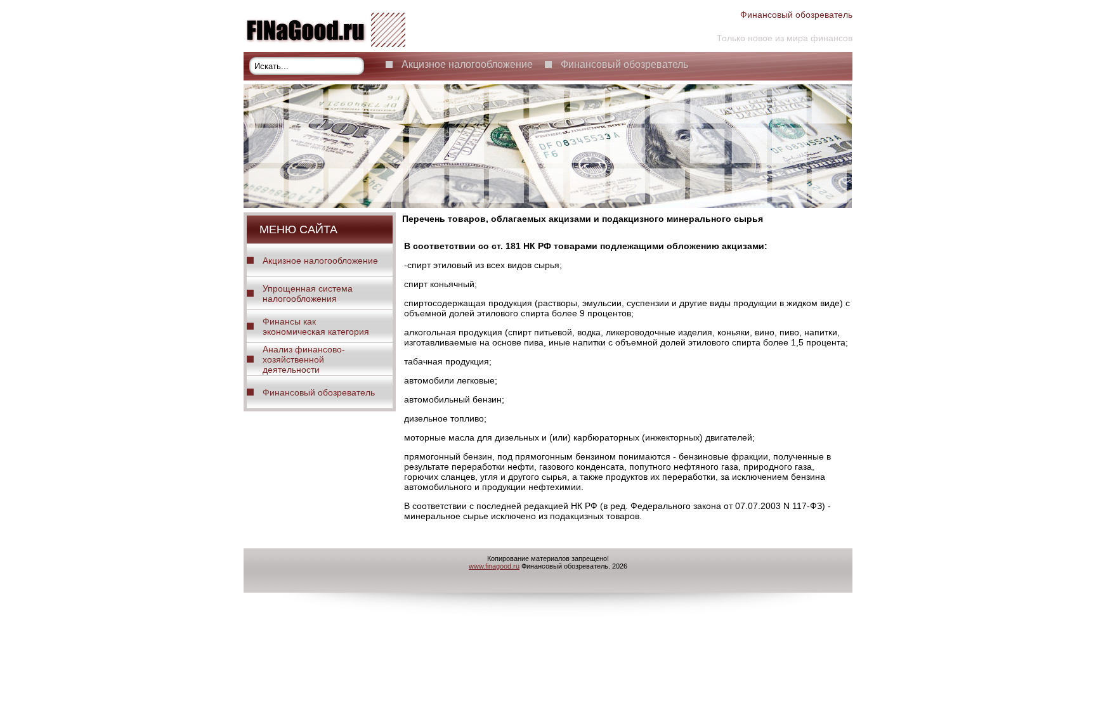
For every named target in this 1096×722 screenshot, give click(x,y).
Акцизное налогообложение (467, 64)
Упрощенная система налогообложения (308, 293)
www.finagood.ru (494, 566)
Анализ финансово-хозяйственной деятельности (304, 359)
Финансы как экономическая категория (316, 326)
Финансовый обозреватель (624, 64)
